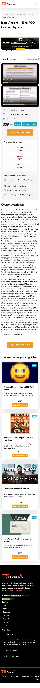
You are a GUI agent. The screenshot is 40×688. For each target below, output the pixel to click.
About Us (6, 613)
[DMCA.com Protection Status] (8, 604)
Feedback (6, 627)
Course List (6, 617)
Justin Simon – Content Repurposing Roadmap (17, 544)
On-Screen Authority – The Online (16, 493)
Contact (5, 630)
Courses (11, 15)
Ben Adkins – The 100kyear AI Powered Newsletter (18, 443)
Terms (17, 681)
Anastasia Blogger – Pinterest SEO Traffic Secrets (19, 393)
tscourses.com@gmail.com (16, 595)
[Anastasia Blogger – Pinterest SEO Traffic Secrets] (20, 387)
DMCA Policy (8, 681)
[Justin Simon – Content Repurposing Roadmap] (20, 539)
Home (5, 15)
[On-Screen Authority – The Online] (20, 488)
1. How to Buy (9, 639)
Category (6, 620)
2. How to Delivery (10, 655)
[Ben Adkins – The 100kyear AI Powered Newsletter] (20, 438)
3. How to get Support (12, 661)
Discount (6, 623)
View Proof (33, 59)
